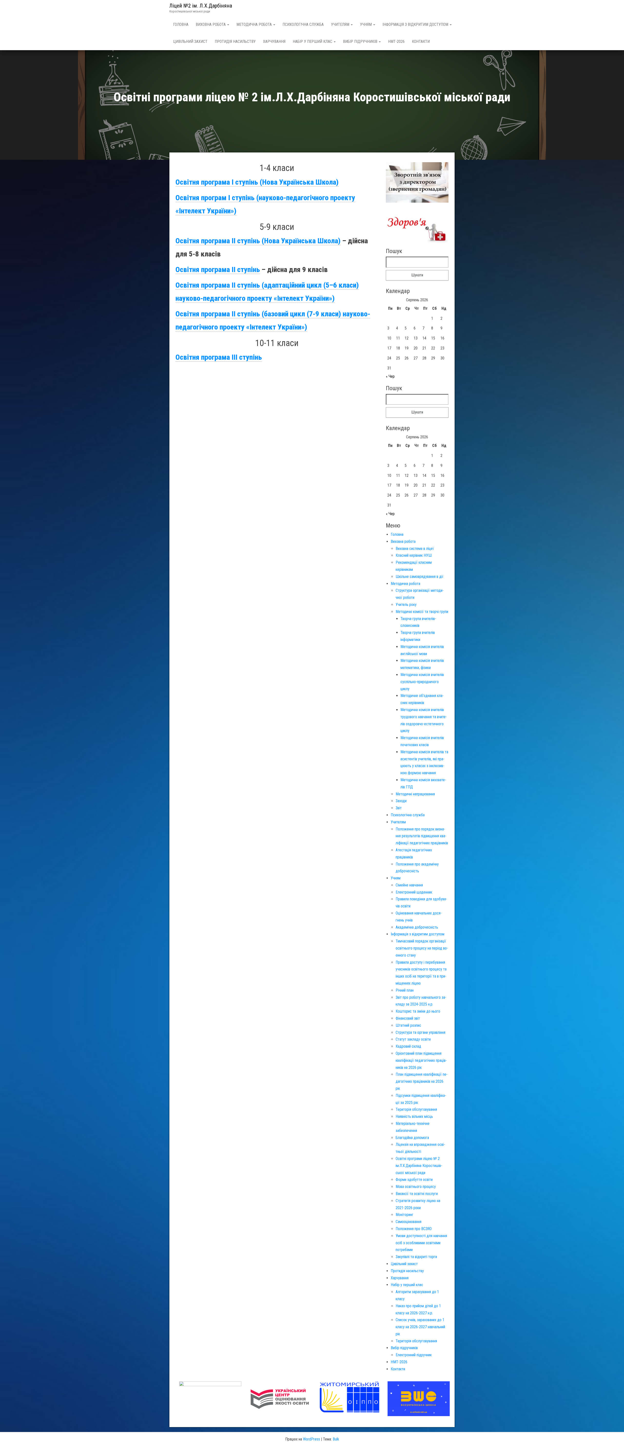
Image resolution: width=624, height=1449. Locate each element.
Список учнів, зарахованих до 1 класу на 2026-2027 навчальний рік (420, 1326)
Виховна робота (211, 24)
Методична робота (254, 24)
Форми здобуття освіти (414, 1179)
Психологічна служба (303, 24)
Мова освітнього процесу (416, 1186)
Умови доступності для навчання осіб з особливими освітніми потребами (421, 1242)
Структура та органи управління (420, 1032)
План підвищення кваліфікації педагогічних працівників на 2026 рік (422, 1081)
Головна (180, 24)
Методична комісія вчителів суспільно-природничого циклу (422, 681)
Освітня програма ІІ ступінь (218, 269)
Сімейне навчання (409, 885)
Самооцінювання (408, 1221)
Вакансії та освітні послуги (417, 1193)
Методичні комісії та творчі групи (422, 611)
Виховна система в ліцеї (415, 548)
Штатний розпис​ (408, 1025)
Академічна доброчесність (417, 927)
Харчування (274, 41)
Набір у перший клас (313, 41)
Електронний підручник (414, 1355)
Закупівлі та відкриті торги (416, 1256)
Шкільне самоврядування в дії (419, 576)
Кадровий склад (408, 1046)
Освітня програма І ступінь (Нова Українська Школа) (257, 182)
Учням (366, 24)
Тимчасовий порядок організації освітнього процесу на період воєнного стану (422, 948)
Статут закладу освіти (413, 1039)
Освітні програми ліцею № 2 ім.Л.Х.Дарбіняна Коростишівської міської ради (419, 1165)
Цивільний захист (190, 41)
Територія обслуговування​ (416, 1109)
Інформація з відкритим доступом (415, 24)
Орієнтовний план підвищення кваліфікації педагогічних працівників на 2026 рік (421, 1060)
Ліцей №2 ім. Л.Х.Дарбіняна (200, 6)
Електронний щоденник (414, 892)
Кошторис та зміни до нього (418, 1011)
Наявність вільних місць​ (414, 1116)
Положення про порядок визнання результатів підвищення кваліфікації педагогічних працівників (422, 836)
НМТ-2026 (396, 41)
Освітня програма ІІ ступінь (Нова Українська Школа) (258, 240)
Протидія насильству (235, 41)
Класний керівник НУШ (414, 555)
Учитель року (406, 604)
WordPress (311, 1439)
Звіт (399, 808)
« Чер (390, 376)
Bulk (336, 1439)
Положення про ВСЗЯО (414, 1228)
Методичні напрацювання (415, 794)
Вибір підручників (360, 41)
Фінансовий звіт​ (408, 1018)
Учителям (340, 24)
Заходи (401, 801)
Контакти (421, 41)
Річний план (405, 990)
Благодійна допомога (412, 1137)
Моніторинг (404, 1214)
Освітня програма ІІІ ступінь (219, 357)
